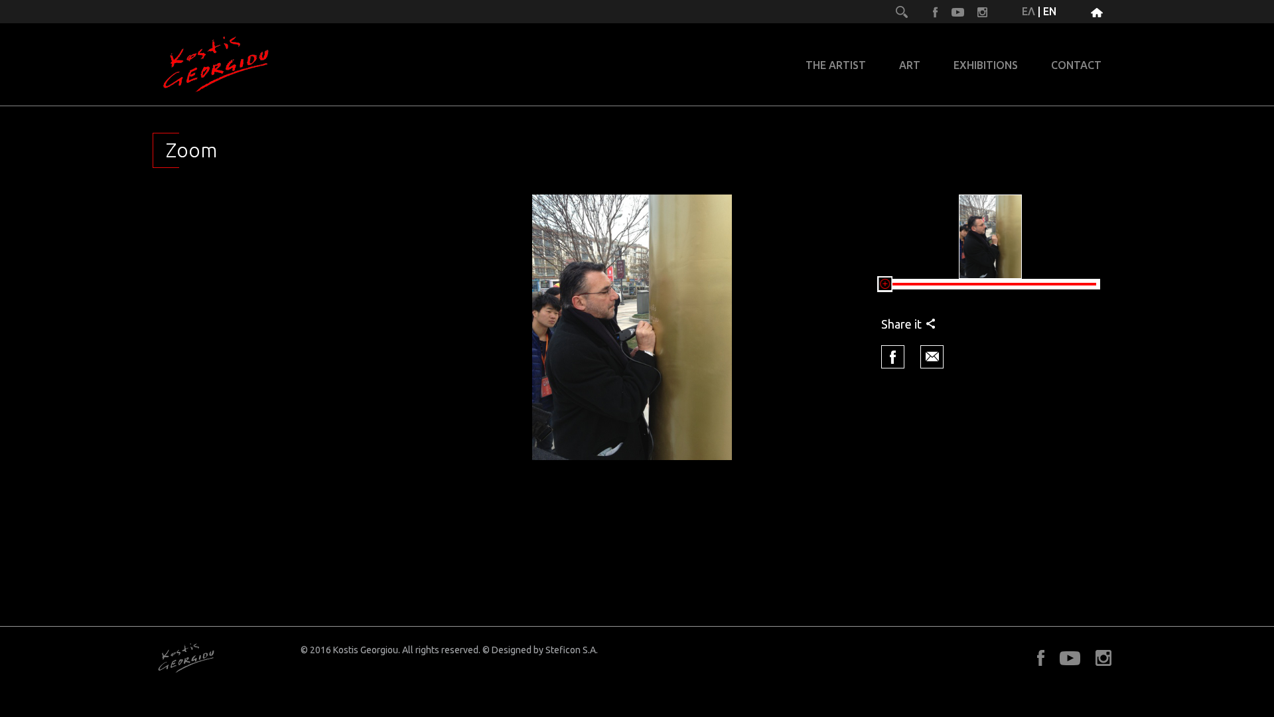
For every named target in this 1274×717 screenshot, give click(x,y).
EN (1049, 11)
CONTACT (1076, 65)
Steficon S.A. (571, 650)
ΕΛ (1028, 11)
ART (909, 65)
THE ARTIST (836, 65)
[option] (632, 327)
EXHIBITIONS (986, 65)
